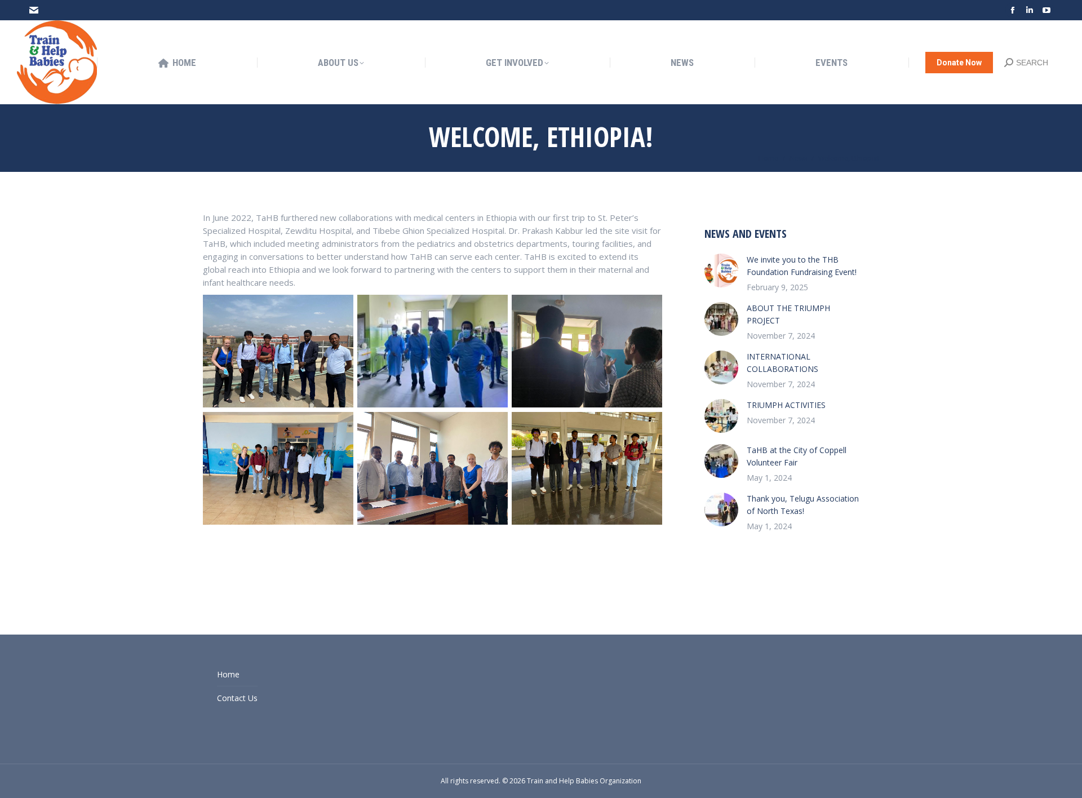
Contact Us (237, 698)
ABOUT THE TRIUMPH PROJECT (788, 314)
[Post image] (721, 270)
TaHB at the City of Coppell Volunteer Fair (796, 456)
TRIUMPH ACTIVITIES (786, 405)
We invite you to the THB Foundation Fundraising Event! (802, 265)
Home (228, 674)
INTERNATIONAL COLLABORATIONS (782, 362)
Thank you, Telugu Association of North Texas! (803, 504)
